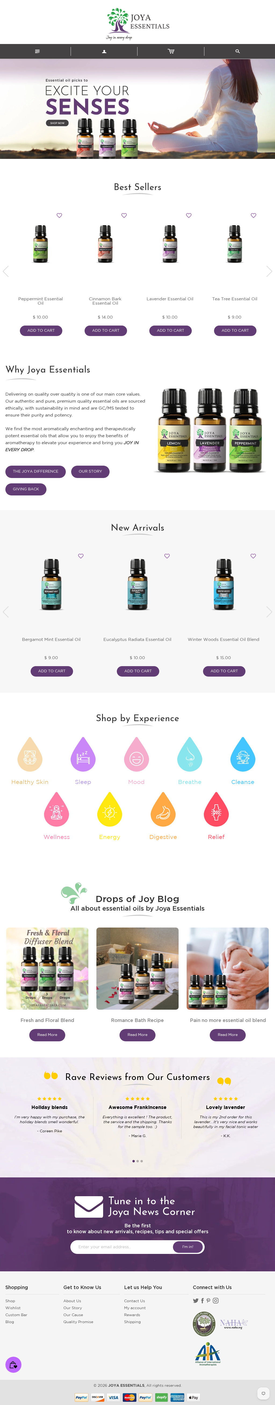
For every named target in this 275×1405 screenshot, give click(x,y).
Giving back (26, 489)
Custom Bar (16, 1315)
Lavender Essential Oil (170, 299)
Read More (47, 1035)
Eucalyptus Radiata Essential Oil (137, 640)
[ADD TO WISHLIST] (59, 215)
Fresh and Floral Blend (47, 1020)
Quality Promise (78, 1322)
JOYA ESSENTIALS (126, 1385)
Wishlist (13, 1308)
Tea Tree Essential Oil (234, 299)
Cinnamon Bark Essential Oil (105, 301)
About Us (72, 1301)
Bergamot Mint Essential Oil (51, 640)
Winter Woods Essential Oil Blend (223, 640)
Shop (10, 1301)
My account (135, 1308)
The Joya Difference (35, 471)
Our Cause (73, 1315)
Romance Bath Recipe (137, 1020)
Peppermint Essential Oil (40, 301)
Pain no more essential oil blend (228, 1020)
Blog (9, 1322)
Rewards (132, 1315)
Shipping (132, 1322)
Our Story (90, 471)
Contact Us (134, 1301)
